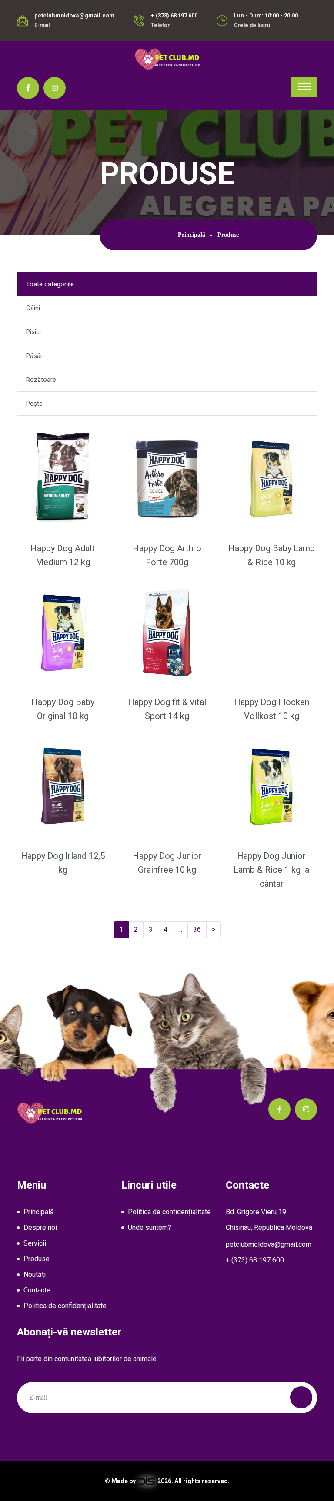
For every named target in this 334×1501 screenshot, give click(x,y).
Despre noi (40, 1227)
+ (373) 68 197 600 (174, 15)
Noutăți (34, 1274)
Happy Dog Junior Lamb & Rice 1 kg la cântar (271, 870)
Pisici (33, 332)
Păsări (35, 356)
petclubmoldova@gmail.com (74, 15)
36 (200, 929)
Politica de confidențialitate (65, 1306)
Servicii (34, 1243)
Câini (33, 308)
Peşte (34, 404)
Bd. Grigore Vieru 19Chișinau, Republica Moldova (269, 1220)
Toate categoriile (50, 284)
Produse (36, 1259)
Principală (191, 235)
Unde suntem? (149, 1227)
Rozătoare (41, 380)
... (182, 929)
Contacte (36, 1290)
